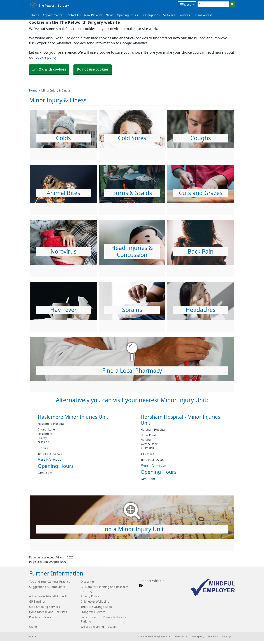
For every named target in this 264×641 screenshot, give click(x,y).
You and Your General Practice (49, 581)
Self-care (169, 15)
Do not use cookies (92, 69)
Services (184, 15)
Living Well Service (93, 611)
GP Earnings (37, 601)
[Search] (232, 4)
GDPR (33, 626)
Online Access (202, 15)
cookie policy (46, 57)
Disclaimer (88, 581)
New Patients (93, 15)
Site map (226, 637)
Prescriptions (151, 15)
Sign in (32, 637)
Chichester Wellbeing (95, 601)
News (109, 15)
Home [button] (35, 15)
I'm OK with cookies (49, 69)
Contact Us (73, 15)
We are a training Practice (98, 626)
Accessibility (181, 637)
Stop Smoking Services (44, 606)
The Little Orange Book (96, 606)
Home (33, 90)
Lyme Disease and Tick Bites (48, 611)
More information (50, 459)
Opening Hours (127, 15)
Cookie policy (197, 637)
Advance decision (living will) (48, 596)
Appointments (52, 15)
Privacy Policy (90, 596)
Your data (213, 637)
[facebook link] (141, 585)
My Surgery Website (160, 637)
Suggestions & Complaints (47, 586)
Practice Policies (40, 617)
